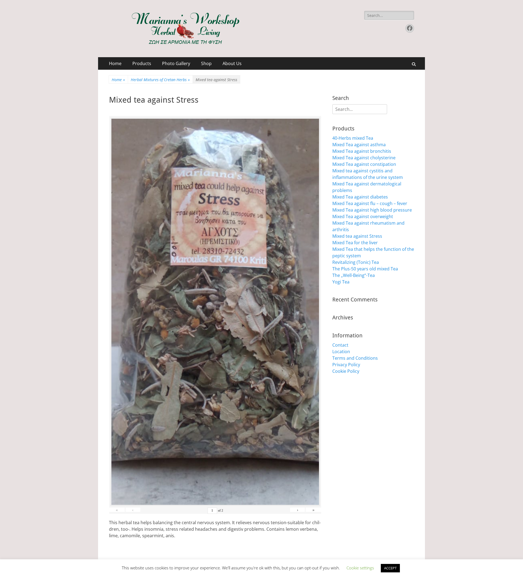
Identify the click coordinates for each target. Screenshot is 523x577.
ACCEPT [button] (390, 568)
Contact (340, 345)
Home (115, 63)
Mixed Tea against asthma (359, 145)
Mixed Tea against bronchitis (361, 151)
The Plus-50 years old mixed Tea (365, 269)
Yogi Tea (340, 282)
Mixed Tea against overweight (362, 216)
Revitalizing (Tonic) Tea (355, 262)
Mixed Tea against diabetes (360, 197)
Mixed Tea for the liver (355, 243)
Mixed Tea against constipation (364, 164)
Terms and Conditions (355, 358)
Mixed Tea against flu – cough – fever (369, 203)
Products (141, 63)
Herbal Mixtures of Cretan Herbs (160, 79)
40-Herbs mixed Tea (352, 138)
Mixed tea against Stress (357, 236)
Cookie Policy (345, 371)
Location (341, 352)
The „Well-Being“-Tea (353, 275)
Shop (206, 63)
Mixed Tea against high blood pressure (372, 210)
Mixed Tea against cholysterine (364, 158)
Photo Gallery (176, 63)
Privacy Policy (346, 365)
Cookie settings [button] (360, 567)
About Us (232, 63)
